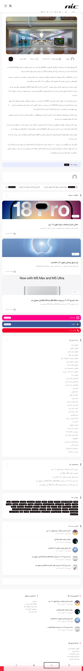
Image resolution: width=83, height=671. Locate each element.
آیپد (60, 507)
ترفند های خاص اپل (71, 435)
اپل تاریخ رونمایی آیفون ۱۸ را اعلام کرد (64, 262)
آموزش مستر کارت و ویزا (70, 372)
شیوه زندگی (74, 445)
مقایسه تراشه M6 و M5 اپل (69, 473)
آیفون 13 (68, 504)
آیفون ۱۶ (9, 504)
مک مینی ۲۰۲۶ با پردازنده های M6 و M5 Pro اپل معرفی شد (58, 485)
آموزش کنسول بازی (72, 362)
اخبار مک (75, 422)
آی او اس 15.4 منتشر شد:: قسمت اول (29, 187)
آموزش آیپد (74, 345)
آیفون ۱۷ (75, 507)
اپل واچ (14, 507)
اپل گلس (65, 509)
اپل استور (36, 507)
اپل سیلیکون (28, 507)
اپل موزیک (20, 507)
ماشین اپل (35, 509)
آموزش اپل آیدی (73, 352)
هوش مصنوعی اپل (35, 512)
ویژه (21, 512)
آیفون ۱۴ (30, 504)
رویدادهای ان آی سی (71, 442)
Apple (75, 502)
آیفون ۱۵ (15, 504)
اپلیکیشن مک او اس (71, 385)
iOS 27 (38, 502)
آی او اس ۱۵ (15, 502)
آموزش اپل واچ (73, 355)
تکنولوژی (75, 438)
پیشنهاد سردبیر (14, 512)
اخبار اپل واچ (74, 395)
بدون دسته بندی (72, 428)
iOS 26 (44, 502)
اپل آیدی (43, 507)
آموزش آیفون (74, 348)
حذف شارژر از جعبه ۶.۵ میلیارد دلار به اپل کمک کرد (55, 187)
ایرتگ (49, 509)
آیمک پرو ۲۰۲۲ (67, 507)
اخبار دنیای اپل (72, 309)
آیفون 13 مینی (59, 504)
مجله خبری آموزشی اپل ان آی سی (21, 509)
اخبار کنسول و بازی (72, 418)
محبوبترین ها (73, 512)
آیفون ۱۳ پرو (38, 504)
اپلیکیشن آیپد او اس (71, 382)
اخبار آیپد (75, 388)
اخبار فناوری (74, 415)
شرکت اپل (42, 509)
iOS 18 (50, 502)
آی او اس (23, 502)
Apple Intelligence (67, 502)
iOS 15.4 (57, 502)
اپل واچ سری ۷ (73, 509)
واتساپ (26, 512)
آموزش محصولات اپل (71, 368)
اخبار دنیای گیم (73, 412)
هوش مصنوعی (45, 512)
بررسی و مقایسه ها (72, 432)
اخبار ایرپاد (75, 398)
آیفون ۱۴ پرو (23, 504)
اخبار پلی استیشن (72, 405)
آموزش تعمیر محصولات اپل (69, 358)
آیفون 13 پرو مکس (49, 504)
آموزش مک (74, 375)
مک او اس (65, 512)
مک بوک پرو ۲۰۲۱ (56, 512)
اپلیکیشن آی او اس (72, 378)
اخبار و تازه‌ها (74, 425)
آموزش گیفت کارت (72, 365)
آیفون (66, 165)
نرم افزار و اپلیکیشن (72, 448)
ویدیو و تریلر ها (73, 452)
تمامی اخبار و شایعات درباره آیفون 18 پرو (63, 224)
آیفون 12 (75, 504)
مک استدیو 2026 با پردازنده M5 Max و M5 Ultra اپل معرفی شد (54, 300)
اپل (48, 507)
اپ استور (54, 507)
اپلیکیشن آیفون (57, 509)
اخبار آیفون (73, 234)
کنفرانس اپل (74, 514)
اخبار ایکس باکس (72, 402)
